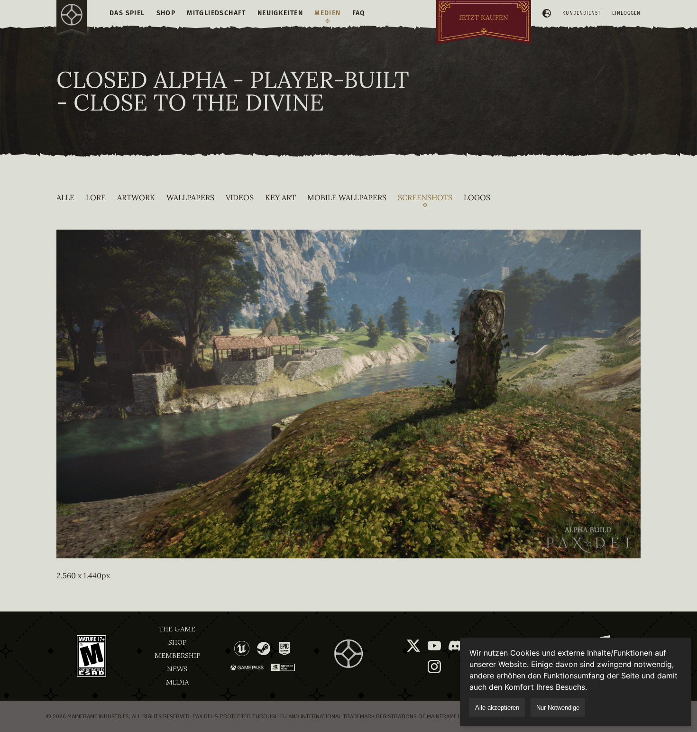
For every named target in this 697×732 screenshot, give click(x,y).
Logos (477, 197)
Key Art (280, 197)
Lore (96, 197)
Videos (240, 197)
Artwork (136, 197)
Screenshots (425, 197)
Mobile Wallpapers (346, 197)
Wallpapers (190, 197)
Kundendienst (581, 13)
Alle (65, 197)
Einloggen (626, 13)
